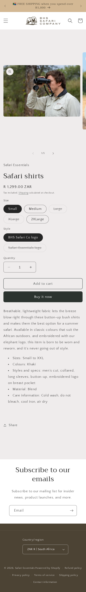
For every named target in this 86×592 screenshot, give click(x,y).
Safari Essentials (25, 568)
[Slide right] (53, 153)
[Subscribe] (72, 510)
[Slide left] (33, 153)
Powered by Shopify (47, 568)
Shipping (23, 193)
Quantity (9, 258)
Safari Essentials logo (27, 249)
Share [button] (13, 425)
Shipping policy (68, 575)
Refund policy (73, 568)
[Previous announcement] (5, 6)
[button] (6, 21)
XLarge (16, 220)
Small (12, 209)
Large (60, 210)
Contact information (45, 582)
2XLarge (37, 219)
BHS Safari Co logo (23, 237)
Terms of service (44, 575)
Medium (35, 209)
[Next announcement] (81, 6)
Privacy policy (21, 575)
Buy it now (43, 297)
